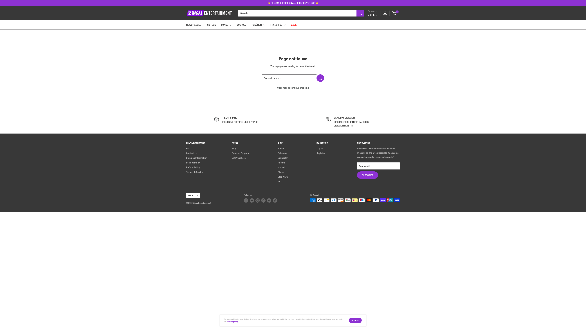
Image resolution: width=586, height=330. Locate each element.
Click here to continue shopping (293, 87)
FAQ (188, 148)
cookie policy (232, 321)
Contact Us (191, 153)
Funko (281, 148)
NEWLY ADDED (193, 24)
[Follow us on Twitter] (252, 200)
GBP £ (190, 195)
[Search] (360, 13)
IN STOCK (211, 24)
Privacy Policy (193, 162)
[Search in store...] (320, 78)
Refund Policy (193, 167)
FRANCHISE (276, 24)
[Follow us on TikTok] (275, 200)
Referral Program (240, 153)
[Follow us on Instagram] (257, 200)
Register (321, 153)
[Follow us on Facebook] (246, 200)
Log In (320, 148)
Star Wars (283, 176)
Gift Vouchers (239, 157)
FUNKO (224, 24)
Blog (234, 148)
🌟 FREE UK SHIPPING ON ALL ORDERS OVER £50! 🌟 (293, 3)
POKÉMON (257, 24)
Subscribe (367, 175)
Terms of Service (194, 172)
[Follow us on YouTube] (269, 200)
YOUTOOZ (241, 24)
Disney (281, 172)
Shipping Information (196, 157)
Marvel (281, 167)
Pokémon (282, 153)
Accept (355, 320)
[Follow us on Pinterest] (263, 200)
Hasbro (281, 162)
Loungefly (283, 157)
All (279, 181)
